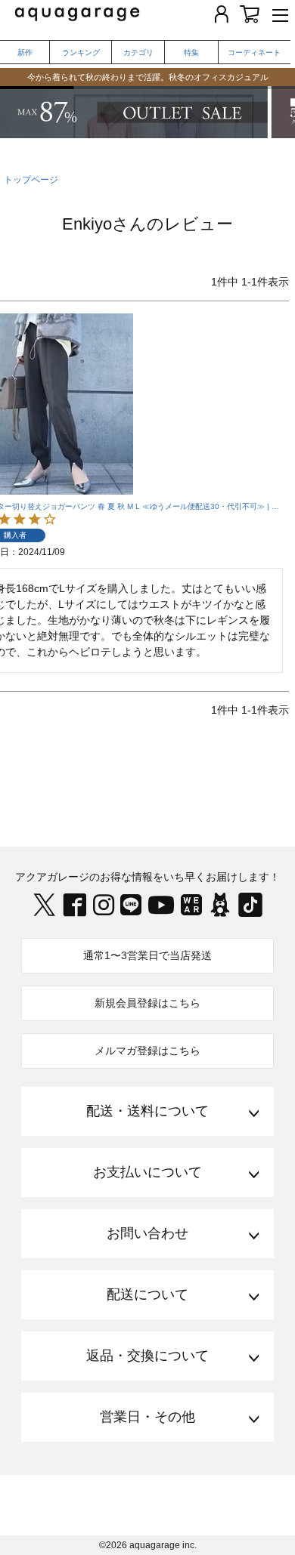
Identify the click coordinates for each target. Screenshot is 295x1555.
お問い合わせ (147, 1233)
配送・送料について (147, 1110)
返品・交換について (147, 1355)
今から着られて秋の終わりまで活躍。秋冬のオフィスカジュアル (148, 77)
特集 (191, 52)
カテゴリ (138, 52)
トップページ (31, 179)
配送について (147, 1294)
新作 (25, 52)
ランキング (81, 52)
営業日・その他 (147, 1416)
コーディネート (254, 52)
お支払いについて (147, 1172)
